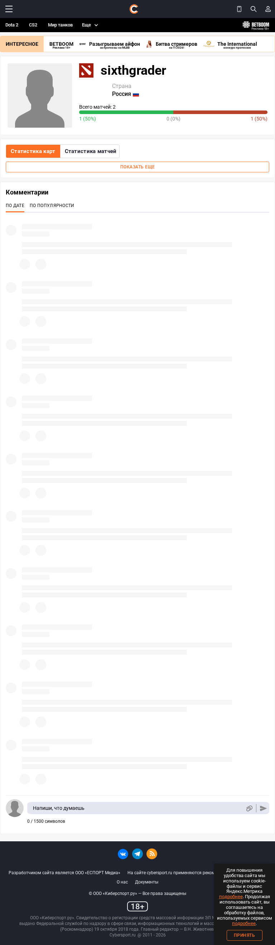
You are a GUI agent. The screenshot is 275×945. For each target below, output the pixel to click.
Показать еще (137, 166)
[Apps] (239, 9)
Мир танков (60, 25)
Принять (244, 935)
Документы (146, 882)
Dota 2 (11, 25)
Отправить (263, 808)
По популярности (52, 205)
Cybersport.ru (123, 934)
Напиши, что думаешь (59, 808)
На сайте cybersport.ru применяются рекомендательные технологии (196, 872)
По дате (15, 205)
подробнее (231, 896)
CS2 (33, 25)
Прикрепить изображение (249, 808)
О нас (122, 882)
